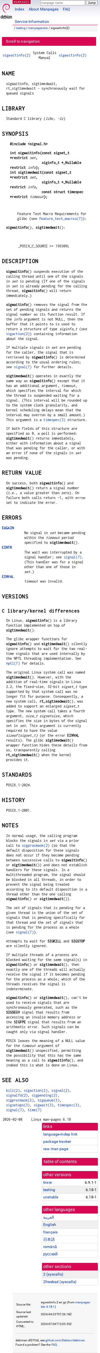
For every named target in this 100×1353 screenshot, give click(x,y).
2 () (53, 1274)
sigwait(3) (44, 1105)
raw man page (55, 1148)
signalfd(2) (17, 1095)
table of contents (60, 1161)
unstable (50, 1197)
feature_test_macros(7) (61, 218)
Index (19, 9)
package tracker (57, 1141)
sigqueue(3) (48, 1100)
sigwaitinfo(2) (16, 55)
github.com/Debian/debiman (65, 1340)
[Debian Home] (6, 10)
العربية (48, 1217)
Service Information (32, 21)
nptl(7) (13, 663)
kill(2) (13, 1090)
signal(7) (23, 367)
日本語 (49, 1239)
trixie (47, 1182)
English (49, 1224)
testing (20, 28)
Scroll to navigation (23, 41)
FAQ (66, 9)
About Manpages (43, 9)
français (50, 1232)
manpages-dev (38, 28)
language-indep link (60, 1134)
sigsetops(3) (18, 1105)
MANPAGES (21, 1)
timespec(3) (54, 420)
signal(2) (60, 1090)
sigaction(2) (18, 334)
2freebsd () (59, 1281)
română (50, 1246)
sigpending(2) (45, 1095)
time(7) (35, 1110)
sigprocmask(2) (36, 845)
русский (50, 1254)
